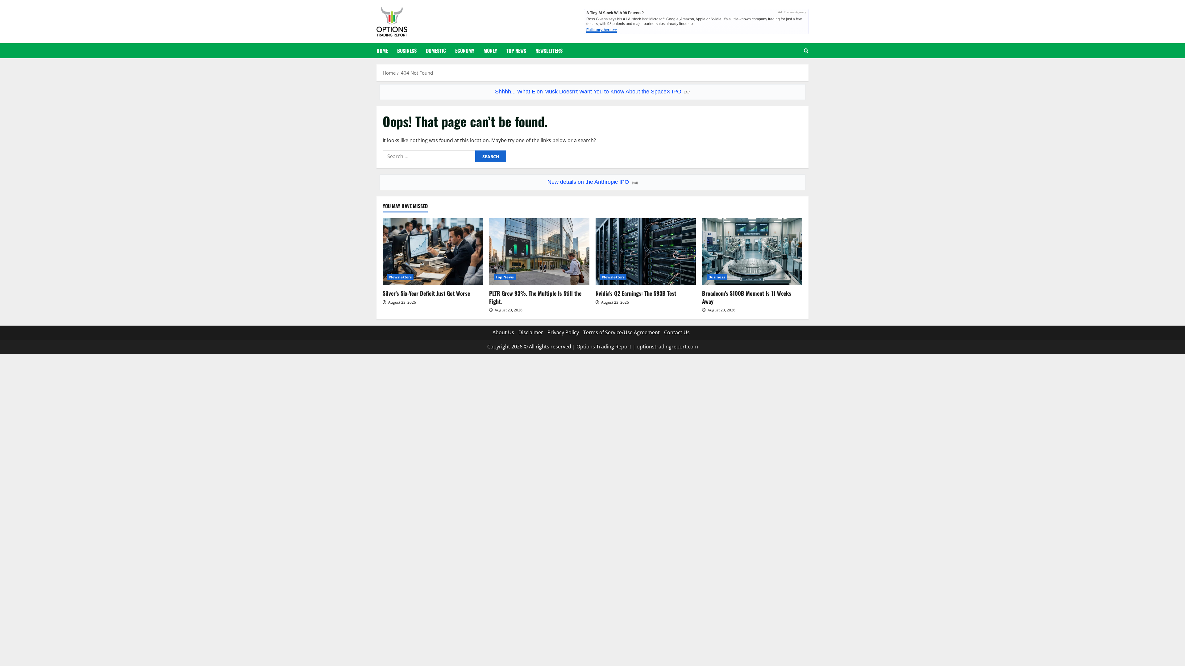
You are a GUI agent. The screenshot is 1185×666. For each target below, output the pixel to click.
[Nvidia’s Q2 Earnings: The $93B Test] (646, 251)
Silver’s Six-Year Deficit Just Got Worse (426, 293)
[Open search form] (806, 51)
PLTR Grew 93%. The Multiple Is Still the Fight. (535, 297)
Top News (516, 50)
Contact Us (677, 332)
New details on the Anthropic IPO (592, 182)
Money (490, 50)
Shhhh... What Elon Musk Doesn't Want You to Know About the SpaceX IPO (592, 91)
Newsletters (549, 50)
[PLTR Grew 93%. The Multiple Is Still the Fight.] (539, 251)
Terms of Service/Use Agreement (621, 332)
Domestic (436, 50)
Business (407, 50)
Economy (464, 50)
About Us (503, 332)
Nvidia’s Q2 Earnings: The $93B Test (636, 293)
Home (382, 50)
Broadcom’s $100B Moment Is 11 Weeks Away (746, 297)
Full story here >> (601, 30)
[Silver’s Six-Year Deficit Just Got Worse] (433, 251)
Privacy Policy (563, 332)
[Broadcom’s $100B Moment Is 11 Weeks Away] (752, 251)
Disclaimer (530, 332)
